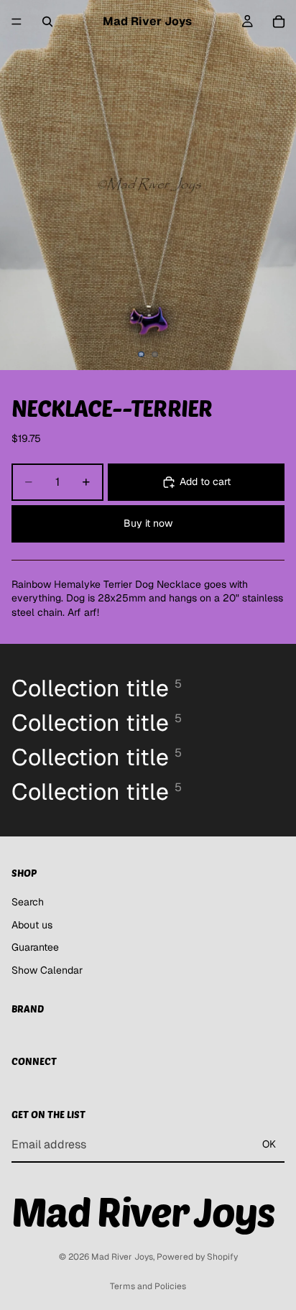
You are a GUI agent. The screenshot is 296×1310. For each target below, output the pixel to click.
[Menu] (16, 21)
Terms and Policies (148, 1286)
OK (269, 1144)
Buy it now (148, 523)
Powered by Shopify (197, 1257)
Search (27, 901)
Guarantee (35, 947)
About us (31, 924)
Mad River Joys (122, 1257)
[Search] (47, 21)
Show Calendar (47, 970)
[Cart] (279, 21)
